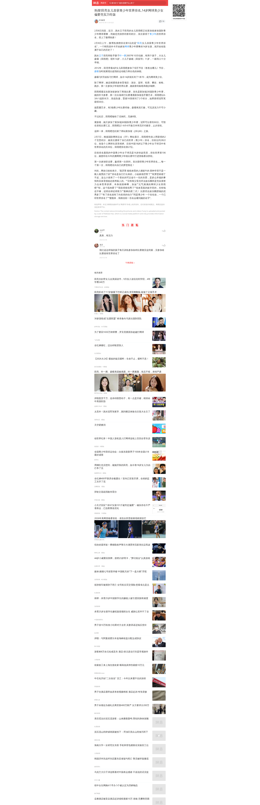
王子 (101, 55)
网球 (127, 46)
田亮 (139, 43)
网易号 (103, 3)
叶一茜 (122, 55)
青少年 (153, 33)
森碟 (96, 71)
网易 (96, 3)
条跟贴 (129, 262)
